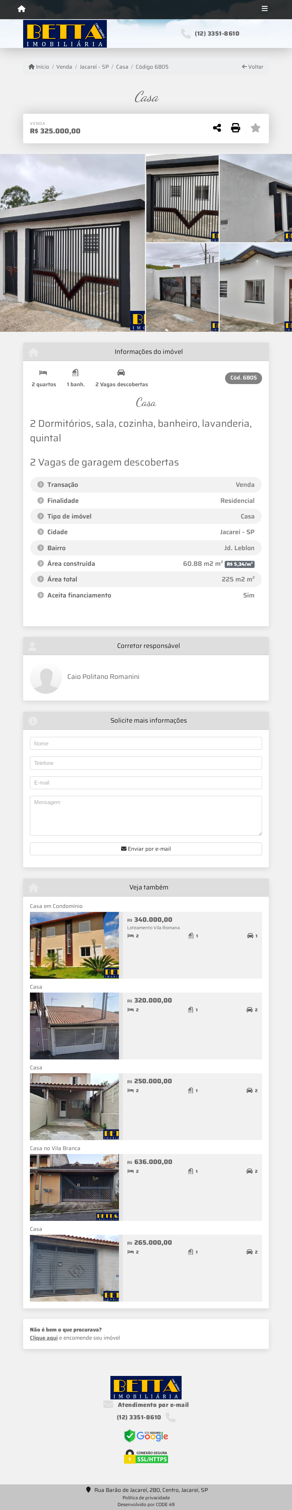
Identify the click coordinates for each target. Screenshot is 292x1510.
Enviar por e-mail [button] (148, 849)
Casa (122, 67)
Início (42, 67)
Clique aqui (44, 1338)
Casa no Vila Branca (55, 1148)
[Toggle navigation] (264, 9)
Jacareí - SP (94, 67)
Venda (64, 67)
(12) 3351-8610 (217, 33)
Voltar (255, 67)
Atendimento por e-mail (152, 1404)
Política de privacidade (146, 1497)
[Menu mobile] (21, 9)
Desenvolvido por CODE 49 (146, 1504)
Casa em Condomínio (56, 906)
